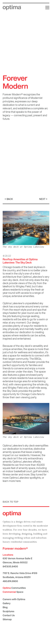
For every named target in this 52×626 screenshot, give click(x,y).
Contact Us (9, 615)
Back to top (10, 501)
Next (42, 199)
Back (10, 199)
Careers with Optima (14, 599)
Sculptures (8, 611)
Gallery (6, 603)
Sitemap (7, 619)
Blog (5, 607)
